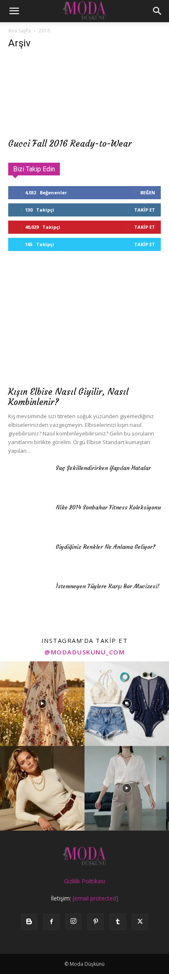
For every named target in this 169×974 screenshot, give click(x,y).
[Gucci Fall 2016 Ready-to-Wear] (84, 95)
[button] (14, 11)
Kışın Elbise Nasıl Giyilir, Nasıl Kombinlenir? (68, 397)
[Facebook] (51, 922)
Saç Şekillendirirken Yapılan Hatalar (103, 468)
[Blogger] (29, 922)
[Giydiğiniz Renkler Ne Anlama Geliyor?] (28, 557)
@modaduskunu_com (84, 652)
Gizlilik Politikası (84, 881)
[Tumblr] (118, 922)
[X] (140, 922)
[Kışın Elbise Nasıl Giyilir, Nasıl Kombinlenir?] (84, 325)
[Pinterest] (95, 922)
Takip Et (144, 210)
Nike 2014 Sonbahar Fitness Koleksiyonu (108, 507)
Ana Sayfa (19, 30)
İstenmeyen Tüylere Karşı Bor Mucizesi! (108, 586)
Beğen (147, 192)
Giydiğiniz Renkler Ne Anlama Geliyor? (105, 546)
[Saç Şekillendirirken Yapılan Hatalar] (28, 478)
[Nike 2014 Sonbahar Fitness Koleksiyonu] (28, 517)
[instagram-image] (42, 703)
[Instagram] (73, 921)
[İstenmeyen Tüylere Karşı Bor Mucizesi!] (28, 596)
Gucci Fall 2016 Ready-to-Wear (70, 143)
